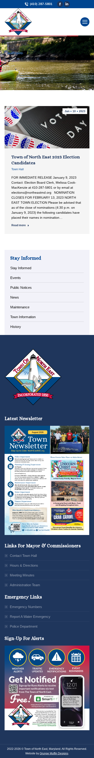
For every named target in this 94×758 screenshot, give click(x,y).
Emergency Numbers (26, 607)
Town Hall (17, 169)
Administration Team (25, 585)
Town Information (23, 317)
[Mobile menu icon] (84, 21)
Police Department (23, 626)
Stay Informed (20, 268)
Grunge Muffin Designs (54, 753)
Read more (18, 225)
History (15, 327)
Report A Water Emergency (30, 617)
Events (15, 278)
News (14, 297)
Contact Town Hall (23, 556)
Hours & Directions (24, 565)
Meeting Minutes (22, 575)
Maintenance (19, 307)
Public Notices (21, 287)
